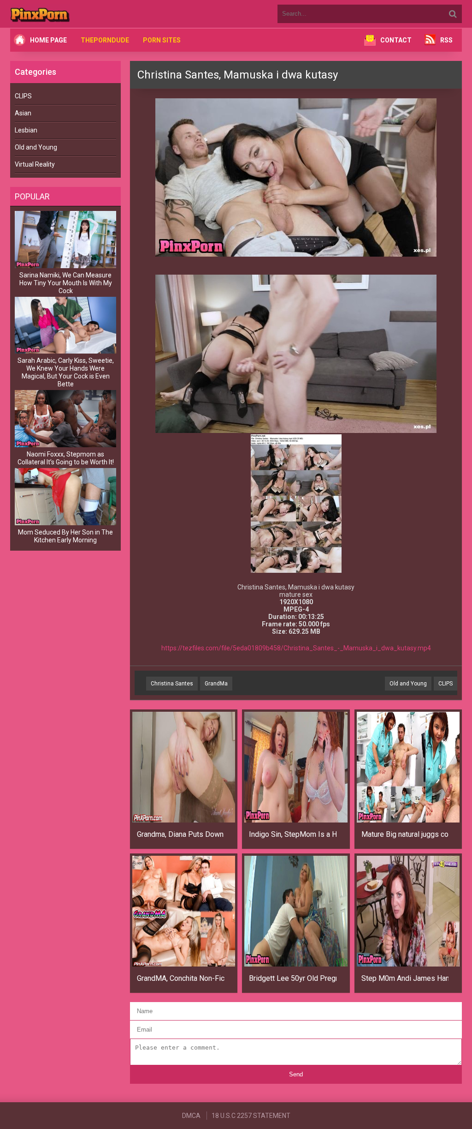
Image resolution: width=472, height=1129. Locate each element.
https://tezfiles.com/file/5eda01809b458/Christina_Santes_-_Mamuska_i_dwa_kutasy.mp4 (296, 648)
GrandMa (216, 683)
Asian (23, 113)
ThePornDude (105, 40)
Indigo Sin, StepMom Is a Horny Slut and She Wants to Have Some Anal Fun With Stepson (292, 834)
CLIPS (23, 96)
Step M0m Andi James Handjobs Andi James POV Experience (405, 978)
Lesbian (26, 130)
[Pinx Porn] (65, 14)
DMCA (191, 1115)
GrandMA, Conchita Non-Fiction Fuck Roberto (180, 978)
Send (296, 1074)
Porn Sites (162, 40)
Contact (396, 40)
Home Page (48, 40)
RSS (446, 40)
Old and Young (36, 147)
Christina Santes (172, 683)
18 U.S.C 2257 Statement (251, 1115)
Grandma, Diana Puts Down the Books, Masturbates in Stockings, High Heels (180, 834)
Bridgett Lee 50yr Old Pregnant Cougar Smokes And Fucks (292, 978)
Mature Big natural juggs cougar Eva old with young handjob (405, 834)
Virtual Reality (35, 164)
